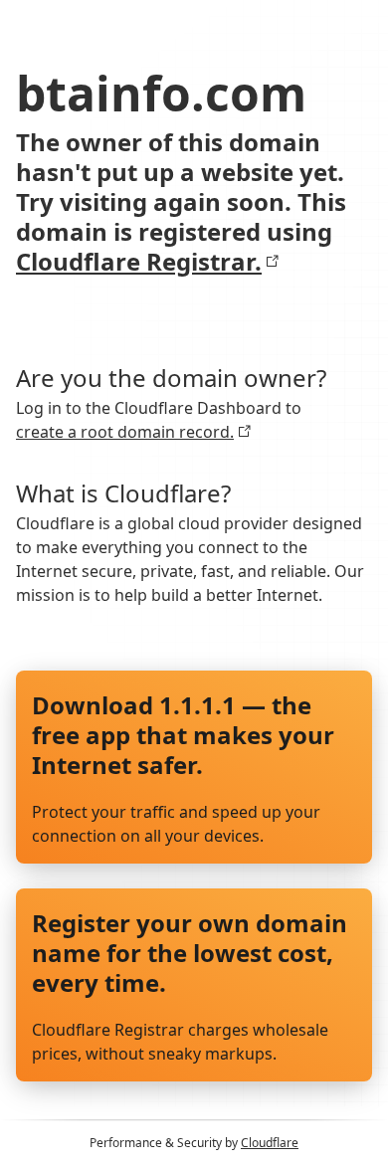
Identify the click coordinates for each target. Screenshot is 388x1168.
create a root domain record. (125, 432)
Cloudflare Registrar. (139, 262)
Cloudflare (269, 1142)
